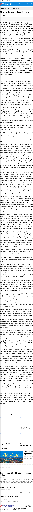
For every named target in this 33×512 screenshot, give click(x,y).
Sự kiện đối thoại (19, 3)
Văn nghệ (26, 3)
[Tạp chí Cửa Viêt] (6, 4)
